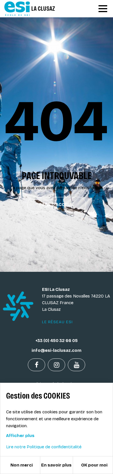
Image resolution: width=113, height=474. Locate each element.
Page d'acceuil (56, 204)
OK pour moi (94, 465)
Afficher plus (20, 435)
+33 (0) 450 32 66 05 (56, 340)
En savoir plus (56, 465)
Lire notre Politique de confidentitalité (43, 446)
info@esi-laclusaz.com (56, 350)
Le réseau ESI (57, 322)
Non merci (21, 465)
